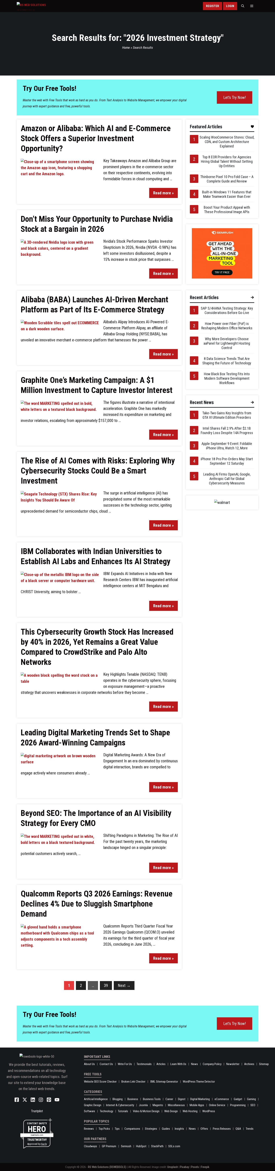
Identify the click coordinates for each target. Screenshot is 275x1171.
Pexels (195, 1167)
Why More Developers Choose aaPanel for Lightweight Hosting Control (227, 343)
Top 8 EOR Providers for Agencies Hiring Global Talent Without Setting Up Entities (227, 161)
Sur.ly (44, 1143)
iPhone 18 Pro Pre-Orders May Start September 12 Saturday (227, 461)
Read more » (163, 193)
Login (230, 6)
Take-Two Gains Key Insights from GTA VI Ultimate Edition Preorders (226, 415)
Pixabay (184, 1167)
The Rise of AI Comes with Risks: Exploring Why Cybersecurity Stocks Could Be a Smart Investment (98, 471)
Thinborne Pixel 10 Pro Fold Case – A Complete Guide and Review (226, 179)
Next (124, 985)
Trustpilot (37, 1111)
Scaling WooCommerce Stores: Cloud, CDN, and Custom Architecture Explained (227, 141)
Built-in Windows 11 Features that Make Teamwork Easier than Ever (226, 194)
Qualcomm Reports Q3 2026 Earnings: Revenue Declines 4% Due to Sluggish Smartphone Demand (97, 904)
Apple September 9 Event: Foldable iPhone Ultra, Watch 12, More (227, 445)
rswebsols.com (37, 1135)
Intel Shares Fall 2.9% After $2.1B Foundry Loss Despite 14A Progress (227, 430)
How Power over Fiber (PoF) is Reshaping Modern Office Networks (226, 325)
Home (126, 48)
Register (212, 6)
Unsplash (172, 1167)
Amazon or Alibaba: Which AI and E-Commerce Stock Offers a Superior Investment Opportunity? (96, 138)
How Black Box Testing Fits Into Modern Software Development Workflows (227, 378)
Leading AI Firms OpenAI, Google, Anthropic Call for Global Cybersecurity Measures (226, 478)
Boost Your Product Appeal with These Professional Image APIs (227, 209)
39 (106, 985)
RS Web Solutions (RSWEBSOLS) (107, 1167)
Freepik (205, 1167)
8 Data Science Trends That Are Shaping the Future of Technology (226, 360)
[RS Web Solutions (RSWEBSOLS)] (40, 6)
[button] (242, 6)
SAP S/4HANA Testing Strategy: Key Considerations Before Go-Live (227, 310)
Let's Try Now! (234, 97)
